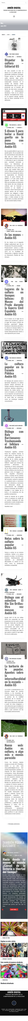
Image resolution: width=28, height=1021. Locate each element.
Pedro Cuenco (15, 54)
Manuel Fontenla (14, 852)
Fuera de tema (18, 855)
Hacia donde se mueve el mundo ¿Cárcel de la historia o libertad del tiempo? (14, 865)
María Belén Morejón (17, 425)
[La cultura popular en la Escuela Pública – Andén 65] (14, 350)
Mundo (18, 285)
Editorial (19, 56)
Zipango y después (7, 959)
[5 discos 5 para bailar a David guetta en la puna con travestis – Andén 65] (14, 116)
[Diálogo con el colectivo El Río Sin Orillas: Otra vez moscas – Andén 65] (14, 581)
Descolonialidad (11, 663)
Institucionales (11, 742)
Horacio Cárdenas (16, 358)
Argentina (19, 360)
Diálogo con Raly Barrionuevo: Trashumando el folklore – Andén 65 (14, 439)
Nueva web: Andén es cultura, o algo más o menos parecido (14, 751)
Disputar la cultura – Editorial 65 (14, 63)
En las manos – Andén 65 (14, 236)
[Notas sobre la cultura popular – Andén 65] (14, 523)
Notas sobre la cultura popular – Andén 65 (14, 543)
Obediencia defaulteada (7, 983)
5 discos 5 (19, 127)
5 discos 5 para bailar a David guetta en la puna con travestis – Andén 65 (14, 138)
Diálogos (19, 428)
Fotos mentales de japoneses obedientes (12, 962)
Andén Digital (14, 7)
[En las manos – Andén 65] (14, 217)
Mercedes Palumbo (16, 658)
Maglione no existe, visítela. (8, 941)
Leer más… (14, 909)
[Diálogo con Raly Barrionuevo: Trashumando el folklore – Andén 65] (14, 417)
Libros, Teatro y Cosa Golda (14, 231)
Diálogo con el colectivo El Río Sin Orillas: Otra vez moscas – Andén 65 (14, 605)
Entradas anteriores (14, 824)
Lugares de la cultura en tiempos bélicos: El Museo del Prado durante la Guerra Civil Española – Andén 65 (14, 301)
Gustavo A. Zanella (16, 125)
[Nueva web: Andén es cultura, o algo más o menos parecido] (14, 728)
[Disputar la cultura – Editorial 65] (14, 46)
